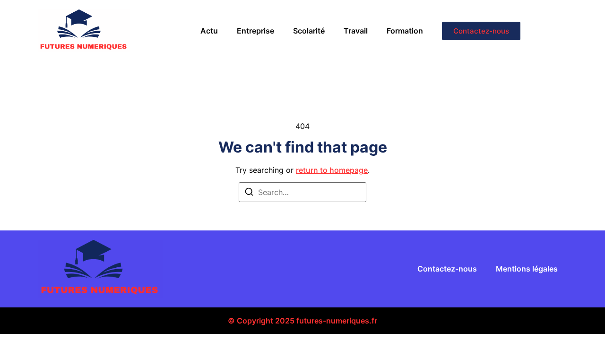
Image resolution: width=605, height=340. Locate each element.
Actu (209, 30)
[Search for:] (302, 192)
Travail (356, 30)
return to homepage (332, 170)
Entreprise (255, 30)
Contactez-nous (447, 268)
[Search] (249, 193)
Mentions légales (527, 268)
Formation (405, 30)
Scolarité (309, 30)
